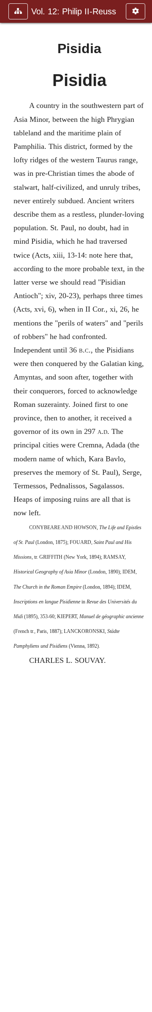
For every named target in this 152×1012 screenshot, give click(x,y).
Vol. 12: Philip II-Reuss (73, 11)
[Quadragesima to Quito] (142, 506)
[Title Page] (9, 506)
